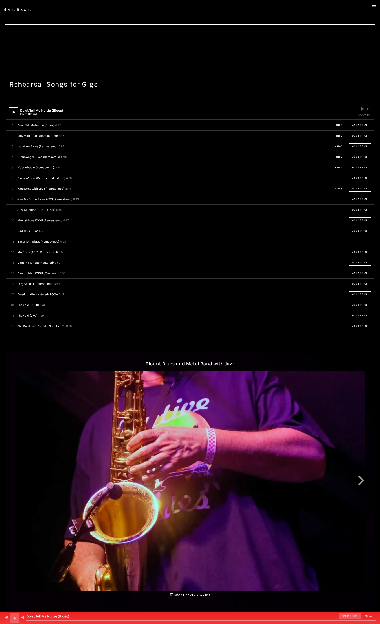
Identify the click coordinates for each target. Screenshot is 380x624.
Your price (360, 125)
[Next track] (369, 109)
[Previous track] (363, 109)
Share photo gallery (192, 594)
